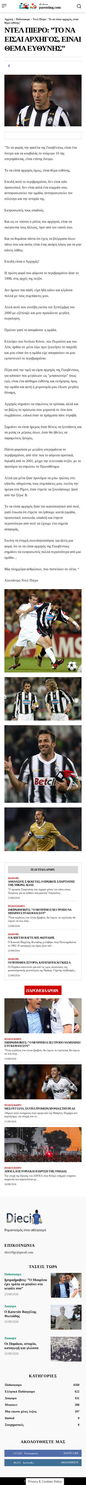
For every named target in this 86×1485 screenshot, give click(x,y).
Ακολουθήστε (70, 1462)
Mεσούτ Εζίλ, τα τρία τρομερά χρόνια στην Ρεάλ (39, 1108)
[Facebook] (8, 66)
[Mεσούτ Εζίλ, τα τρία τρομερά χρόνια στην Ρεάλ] (43, 1081)
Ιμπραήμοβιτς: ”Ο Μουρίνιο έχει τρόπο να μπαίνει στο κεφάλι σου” (39, 911)
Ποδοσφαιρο (23, 19)
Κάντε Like (71, 1453)
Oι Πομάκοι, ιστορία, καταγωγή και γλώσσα (39, 962)
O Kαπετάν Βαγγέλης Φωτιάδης (31, 937)
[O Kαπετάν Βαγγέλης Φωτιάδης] (66, 1317)
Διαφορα (13, 878)
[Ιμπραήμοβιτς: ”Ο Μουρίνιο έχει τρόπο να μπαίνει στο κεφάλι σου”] (43, 1015)
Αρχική (8, 19)
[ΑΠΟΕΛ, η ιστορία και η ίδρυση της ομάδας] (43, 1144)
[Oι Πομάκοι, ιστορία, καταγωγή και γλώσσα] (66, 1349)
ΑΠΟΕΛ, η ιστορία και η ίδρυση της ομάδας (35, 1171)
